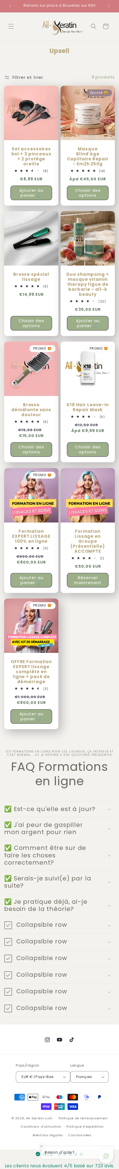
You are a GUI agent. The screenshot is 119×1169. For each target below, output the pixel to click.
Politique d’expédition (85, 1126)
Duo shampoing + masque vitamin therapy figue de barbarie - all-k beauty (87, 284)
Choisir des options (88, 192)
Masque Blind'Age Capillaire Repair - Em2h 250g (88, 156)
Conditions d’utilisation (40, 1126)
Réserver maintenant (88, 580)
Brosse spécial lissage (31, 277)
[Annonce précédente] (10, 6)
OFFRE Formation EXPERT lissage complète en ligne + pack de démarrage (31, 671)
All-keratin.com (39, 1118)
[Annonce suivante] (109, 6)
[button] (11, 26)
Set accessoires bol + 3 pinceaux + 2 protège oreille (31, 156)
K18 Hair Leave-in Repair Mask (88, 407)
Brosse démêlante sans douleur (31, 409)
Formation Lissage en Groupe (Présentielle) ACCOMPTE (88, 541)
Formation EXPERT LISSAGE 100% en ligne (31, 536)
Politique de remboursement (83, 1118)
